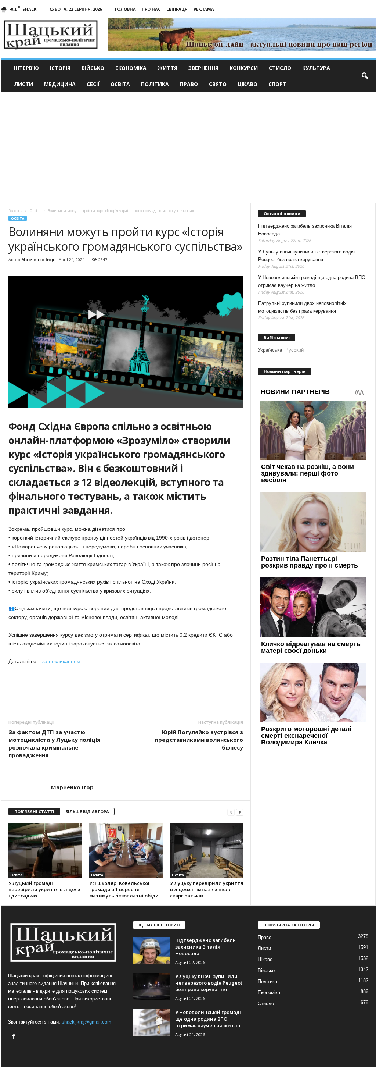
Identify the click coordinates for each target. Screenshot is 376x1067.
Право (189, 84)
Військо (93, 67)
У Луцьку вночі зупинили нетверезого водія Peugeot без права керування (306, 255)
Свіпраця (177, 9)
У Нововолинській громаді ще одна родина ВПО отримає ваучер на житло (311, 281)
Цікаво (247, 84)
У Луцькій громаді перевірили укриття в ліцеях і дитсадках (44, 889)
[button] (365, 76)
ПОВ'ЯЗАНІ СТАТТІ (34, 811)
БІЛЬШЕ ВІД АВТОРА (87, 811)
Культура (316, 67)
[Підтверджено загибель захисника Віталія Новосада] (151, 950)
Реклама (204, 9)
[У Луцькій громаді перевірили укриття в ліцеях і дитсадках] (45, 850)
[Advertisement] (188, 147)
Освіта (120, 84)
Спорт (277, 84)
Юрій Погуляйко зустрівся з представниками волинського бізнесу (199, 739)
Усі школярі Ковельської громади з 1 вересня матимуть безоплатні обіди (124, 889)
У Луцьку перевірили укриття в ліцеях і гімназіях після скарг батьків (206, 889)
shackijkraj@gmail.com (86, 1022)
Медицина (60, 84)
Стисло (280, 67)
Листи (23, 84)
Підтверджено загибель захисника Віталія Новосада (305, 229)
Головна (125, 9)
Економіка (131, 67)
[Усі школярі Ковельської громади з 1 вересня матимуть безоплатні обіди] (126, 850)
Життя (167, 67)
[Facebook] (15, 1037)
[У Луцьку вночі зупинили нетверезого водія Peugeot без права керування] (151, 986)
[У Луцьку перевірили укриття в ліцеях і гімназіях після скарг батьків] (206, 850)
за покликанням (61, 661)
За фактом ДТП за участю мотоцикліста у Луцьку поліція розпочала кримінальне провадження (54, 743)
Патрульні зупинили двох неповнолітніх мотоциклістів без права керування (302, 307)
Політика (155, 84)
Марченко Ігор (37, 259)
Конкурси (243, 67)
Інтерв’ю (26, 67)
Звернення (203, 67)
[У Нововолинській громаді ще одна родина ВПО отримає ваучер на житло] (151, 1022)
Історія (60, 67)
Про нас (151, 9)
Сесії (93, 84)
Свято (218, 84)
